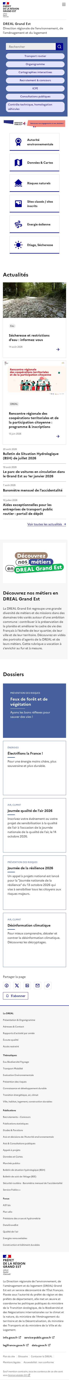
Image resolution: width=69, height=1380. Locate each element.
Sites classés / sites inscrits (40, 203)
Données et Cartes (13, 1156)
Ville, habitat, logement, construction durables (27, 1101)
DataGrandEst (10, 1225)
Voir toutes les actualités (44, 524)
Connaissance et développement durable (25, 1088)
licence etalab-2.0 (17, 1375)
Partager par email (37, 985)
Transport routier (35, 56)
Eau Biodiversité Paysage (16, 1062)
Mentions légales (11, 1362)
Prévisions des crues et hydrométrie (21, 1218)
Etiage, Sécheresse (40, 245)
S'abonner (18, 996)
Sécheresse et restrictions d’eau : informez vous (29, 337)
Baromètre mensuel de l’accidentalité (32, 490)
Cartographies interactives (35, 72)
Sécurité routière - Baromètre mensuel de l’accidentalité (32, 1183)
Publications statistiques (15, 1123)
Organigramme (35, 64)
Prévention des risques (14, 1081)
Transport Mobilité (13, 1068)
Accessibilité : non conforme (39, 1362)
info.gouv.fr (10, 1338)
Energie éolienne (38, 224)
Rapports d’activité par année (19, 1033)
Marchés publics (11, 1163)
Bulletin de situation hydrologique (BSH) (24, 1170)
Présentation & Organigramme (19, 1020)
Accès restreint (11, 1046)
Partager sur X (17, 985)
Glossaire (23, 1356)
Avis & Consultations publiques (19, 1143)
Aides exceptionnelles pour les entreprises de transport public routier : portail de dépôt (28, 509)
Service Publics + (11, 1189)
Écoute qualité (10, 1040)
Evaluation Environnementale (18, 1075)
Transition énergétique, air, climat (20, 1095)
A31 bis (6, 1205)
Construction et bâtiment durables (21, 1245)
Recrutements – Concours (16, 1117)
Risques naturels (38, 183)
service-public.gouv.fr (37, 1338)
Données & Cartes (40, 162)
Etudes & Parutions (13, 1130)
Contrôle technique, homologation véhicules (30, 107)
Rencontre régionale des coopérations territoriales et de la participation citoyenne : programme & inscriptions (34, 420)
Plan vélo (7, 1212)
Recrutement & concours (35, 80)
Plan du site (9, 1356)
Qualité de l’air (10, 1231)
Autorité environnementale (40, 142)
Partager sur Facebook (6, 985)
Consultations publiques (35, 96)
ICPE (35, 88)
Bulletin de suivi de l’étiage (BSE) (19, 1176)
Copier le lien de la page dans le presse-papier (48, 985)
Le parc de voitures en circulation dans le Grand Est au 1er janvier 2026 (34, 474)
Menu (64, 4)
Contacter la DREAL (41, 1356)
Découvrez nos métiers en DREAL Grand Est (30, 596)
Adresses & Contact (13, 1026)
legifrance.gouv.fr (14, 1345)
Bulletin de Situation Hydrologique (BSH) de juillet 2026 (31, 456)
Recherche (59, 46)
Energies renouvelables (15, 1238)
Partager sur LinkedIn (27, 985)
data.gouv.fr (39, 1345)
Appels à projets (11, 1150)
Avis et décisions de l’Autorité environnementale (28, 1137)
